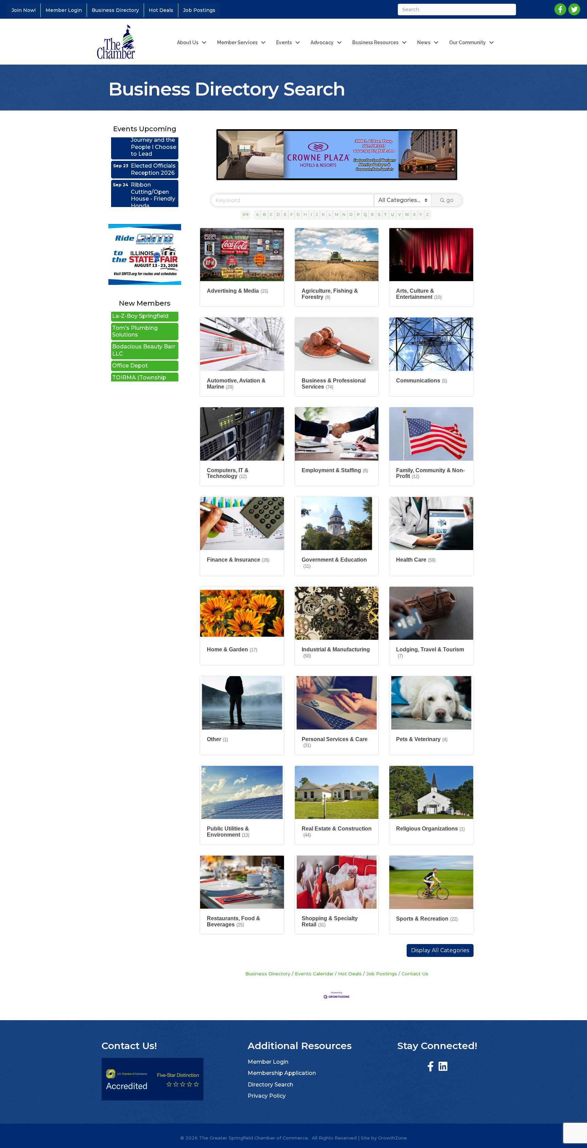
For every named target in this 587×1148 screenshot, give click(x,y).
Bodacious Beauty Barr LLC (143, 325)
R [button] (372, 214)
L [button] (330, 214)
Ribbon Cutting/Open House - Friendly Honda (153, 170)
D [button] (278, 214)
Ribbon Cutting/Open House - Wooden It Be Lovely (154, 203)
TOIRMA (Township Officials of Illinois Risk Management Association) (143, 363)
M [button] (336, 214)
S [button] (379, 214)
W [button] (407, 214)
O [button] (351, 214)
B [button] (264, 214)
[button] (440, 950)
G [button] (298, 214)
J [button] (317, 214)
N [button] (343, 214)
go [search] (449, 200)
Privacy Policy (267, 1096)
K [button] (323, 214)
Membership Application (282, 1073)
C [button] (271, 214)
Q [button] (365, 214)
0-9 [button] (245, 214)
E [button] (285, 214)
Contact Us (415, 973)
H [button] (305, 214)
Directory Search (270, 1084)
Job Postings (199, 10)
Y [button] (421, 214)
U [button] (392, 214)
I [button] (311, 214)
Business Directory (115, 10)
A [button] (257, 214)
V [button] (399, 214)
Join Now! (24, 10)
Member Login (64, 10)
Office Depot (130, 341)
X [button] (414, 214)
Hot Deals (161, 10)
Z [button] (427, 214)
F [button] (291, 214)
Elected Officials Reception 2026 (153, 144)
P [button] (358, 214)
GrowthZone (392, 1138)
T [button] (385, 214)
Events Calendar (314, 973)
